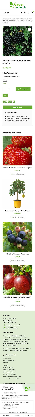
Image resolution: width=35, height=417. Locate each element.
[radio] (5, 80)
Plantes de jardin (17, 19)
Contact (5, 365)
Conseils (5, 362)
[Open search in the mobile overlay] (28, 12)
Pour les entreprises (9, 369)
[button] (29, 29)
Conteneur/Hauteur (9, 76)
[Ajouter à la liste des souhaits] (5, 95)
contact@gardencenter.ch (12, 325)
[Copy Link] (14, 102)
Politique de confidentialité (11, 379)
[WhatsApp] (9, 102)
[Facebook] (4, 102)
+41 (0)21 (8, 328)
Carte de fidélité (8, 367)
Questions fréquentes (9, 372)
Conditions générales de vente (12, 376)
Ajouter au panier (23, 89)
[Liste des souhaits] (32, 12)
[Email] (11, 102)
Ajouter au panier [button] (18, 217)
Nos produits (7, 19)
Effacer (4, 83)
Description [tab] (17, 107)
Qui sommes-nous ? (9, 360)
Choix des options (18, 174)
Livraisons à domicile (9, 374)
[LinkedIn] (6, 102)
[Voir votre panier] (21, 12)
